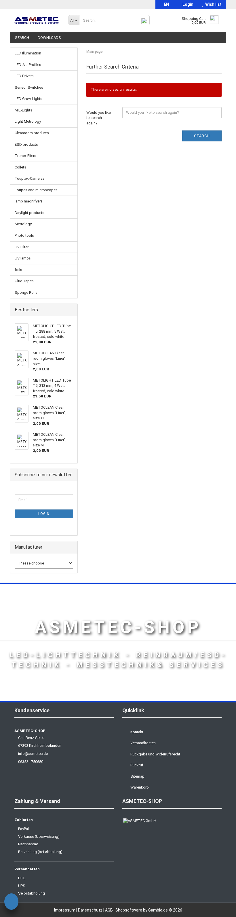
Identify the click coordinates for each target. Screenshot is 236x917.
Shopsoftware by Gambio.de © (148, 910)
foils (18, 270)
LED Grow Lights (28, 98)
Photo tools (24, 235)
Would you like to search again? (98, 117)
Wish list (212, 4)
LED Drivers (24, 76)
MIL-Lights (23, 110)
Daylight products (29, 213)
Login (187, 4)
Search (22, 37)
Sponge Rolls (26, 292)
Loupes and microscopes (36, 190)
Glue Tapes (24, 281)
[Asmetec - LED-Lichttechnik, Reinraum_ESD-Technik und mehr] (37, 20)
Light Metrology (28, 121)
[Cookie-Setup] (11, 902)
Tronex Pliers (25, 156)
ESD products (26, 144)
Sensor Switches (29, 87)
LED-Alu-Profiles (28, 64)
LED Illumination (28, 53)
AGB (109, 910)
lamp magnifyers (29, 201)
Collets (20, 167)
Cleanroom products (32, 133)
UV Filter (21, 247)
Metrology (23, 224)
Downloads (49, 37)
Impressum (65, 910)
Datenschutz (90, 910)
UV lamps (23, 258)
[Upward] (220, 908)
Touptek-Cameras (30, 178)
